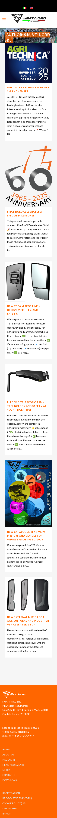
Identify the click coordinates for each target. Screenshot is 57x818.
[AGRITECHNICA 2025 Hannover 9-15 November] (28, 63)
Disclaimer (9, 808)
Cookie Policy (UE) (13, 803)
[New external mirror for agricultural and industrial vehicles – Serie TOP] (28, 595)
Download (9, 780)
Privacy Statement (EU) (17, 798)
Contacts (8, 774)
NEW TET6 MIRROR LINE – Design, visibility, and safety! (23, 310)
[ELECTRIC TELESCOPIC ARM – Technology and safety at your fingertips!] (28, 381)
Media (6, 769)
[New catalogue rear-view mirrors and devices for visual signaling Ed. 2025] (28, 493)
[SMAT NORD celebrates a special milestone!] (28, 176)
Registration (11, 793)
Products (8, 759)
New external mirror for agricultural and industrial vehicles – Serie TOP (28, 621)
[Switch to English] (31, 8)
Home (6, 749)
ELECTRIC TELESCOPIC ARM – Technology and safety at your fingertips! (27, 406)
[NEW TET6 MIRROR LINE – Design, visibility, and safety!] (28, 281)
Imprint (7, 813)
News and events (13, 764)
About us (8, 754)
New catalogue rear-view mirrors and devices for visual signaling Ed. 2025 (26, 535)
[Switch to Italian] (25, 8)
